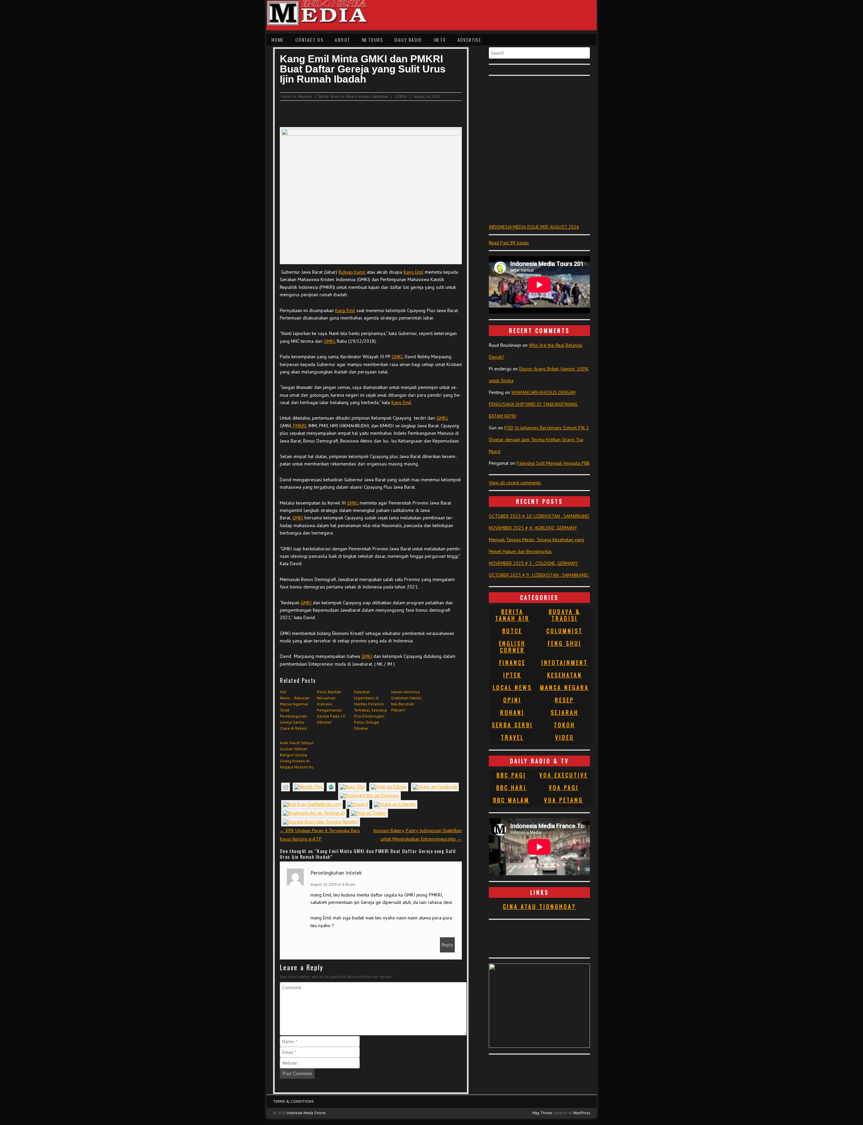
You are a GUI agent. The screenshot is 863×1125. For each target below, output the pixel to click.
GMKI (329, 341)
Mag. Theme (542, 1113)
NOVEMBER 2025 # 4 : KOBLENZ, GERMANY (533, 528)
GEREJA (401, 96)
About (342, 39)
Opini (512, 700)
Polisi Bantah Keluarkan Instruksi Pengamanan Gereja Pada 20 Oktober (331, 707)
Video (564, 737)
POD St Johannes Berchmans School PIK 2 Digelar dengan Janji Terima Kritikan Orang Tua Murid (539, 439)
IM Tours (372, 39)
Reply (447, 945)
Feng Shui (565, 643)
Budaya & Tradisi (565, 615)
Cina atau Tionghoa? (539, 907)
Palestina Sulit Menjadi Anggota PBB (553, 463)
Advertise (469, 39)
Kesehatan (564, 675)
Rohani (512, 712)
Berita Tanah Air (332, 96)
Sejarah (564, 712)
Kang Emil (413, 272)
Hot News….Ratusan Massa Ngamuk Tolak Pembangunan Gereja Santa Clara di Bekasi (294, 710)
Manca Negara (564, 687)
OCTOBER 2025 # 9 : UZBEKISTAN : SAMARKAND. (539, 575)
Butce (512, 631)
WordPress (581, 1113)
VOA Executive (563, 775)
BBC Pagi (511, 775)
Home (277, 39)
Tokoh (564, 725)
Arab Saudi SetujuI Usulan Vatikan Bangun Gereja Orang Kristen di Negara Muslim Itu (297, 754)
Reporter (305, 96)
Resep (564, 700)
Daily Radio (408, 39)
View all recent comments (515, 483)
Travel (512, 737)
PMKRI (299, 426)
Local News (512, 687)
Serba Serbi (512, 725)
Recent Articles (358, 96)
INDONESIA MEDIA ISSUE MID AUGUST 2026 (534, 227)
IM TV (440, 39)
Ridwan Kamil (351, 272)
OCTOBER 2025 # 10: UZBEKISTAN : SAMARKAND (539, 516)
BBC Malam (511, 800)
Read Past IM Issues (509, 243)
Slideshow (379, 96)
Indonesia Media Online (306, 1113)
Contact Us (309, 39)
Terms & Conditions (293, 1101)
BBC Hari (511, 788)
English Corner (512, 646)
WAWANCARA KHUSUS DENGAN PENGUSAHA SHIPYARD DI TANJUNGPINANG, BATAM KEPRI (533, 404)
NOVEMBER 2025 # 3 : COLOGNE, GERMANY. (533, 563)
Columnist (564, 631)
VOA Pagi (564, 788)
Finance (512, 663)
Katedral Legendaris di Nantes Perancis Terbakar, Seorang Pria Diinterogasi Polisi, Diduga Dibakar (370, 710)
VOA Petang (563, 800)
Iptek (512, 675)
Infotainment (564, 663)
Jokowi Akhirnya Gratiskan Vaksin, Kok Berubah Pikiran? (406, 700)
